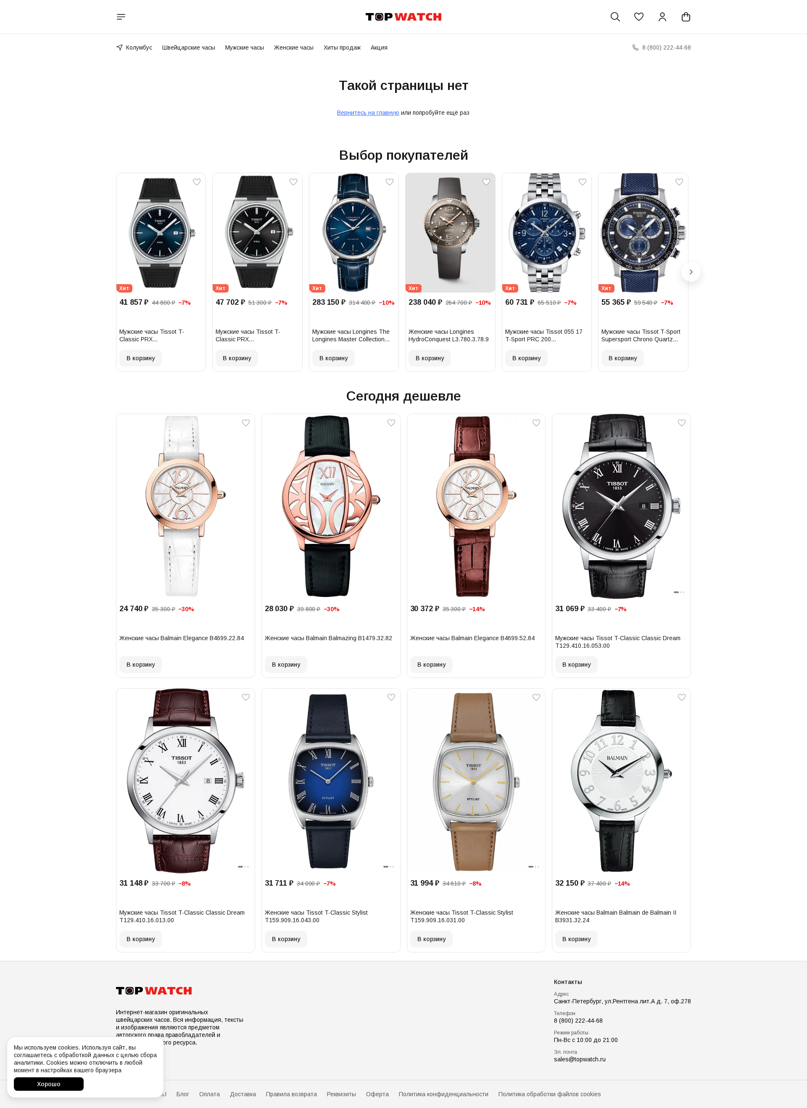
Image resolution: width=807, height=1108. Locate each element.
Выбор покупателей (403, 155)
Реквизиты (341, 1094)
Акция (379, 47)
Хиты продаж (342, 47)
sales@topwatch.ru (580, 1059)
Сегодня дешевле (403, 396)
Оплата (209, 1094)
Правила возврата (291, 1094)
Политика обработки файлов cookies (549, 1094)
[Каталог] (121, 17)
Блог (183, 1094)
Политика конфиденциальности (443, 1094)
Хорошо (49, 1084)
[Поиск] (615, 17)
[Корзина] (686, 17)
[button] (639, 17)
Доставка (243, 1094)
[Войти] (662, 17)
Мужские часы (244, 47)
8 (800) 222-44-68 (578, 1020)
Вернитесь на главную (368, 112)
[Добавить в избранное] (196, 182)
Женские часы (294, 47)
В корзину (141, 358)
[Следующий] (691, 272)
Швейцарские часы (188, 47)
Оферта (377, 1094)
